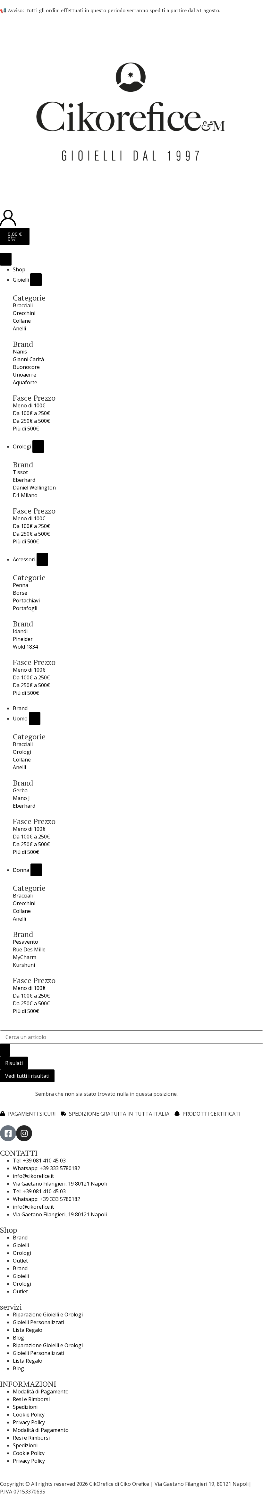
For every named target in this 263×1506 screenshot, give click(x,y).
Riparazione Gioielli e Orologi (48, 1314)
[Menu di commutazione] (6, 259)
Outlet (20, 1260)
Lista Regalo (27, 1329)
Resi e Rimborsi (31, 1399)
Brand (20, 1237)
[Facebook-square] (8, 1133)
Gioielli (21, 1245)
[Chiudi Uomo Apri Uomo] (34, 718)
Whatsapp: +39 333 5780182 (46, 1168)
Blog (18, 1337)
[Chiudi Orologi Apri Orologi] (38, 446)
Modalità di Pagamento (41, 1391)
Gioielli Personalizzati (38, 1322)
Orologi (22, 1252)
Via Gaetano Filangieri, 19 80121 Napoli (60, 1183)
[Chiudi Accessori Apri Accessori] (42, 559)
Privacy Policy (29, 1422)
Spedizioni (25, 1406)
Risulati (14, 1063)
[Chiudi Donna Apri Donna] (36, 870)
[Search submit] (5, 1050)
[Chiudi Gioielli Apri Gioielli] (36, 279)
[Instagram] (24, 1133)
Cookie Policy (29, 1414)
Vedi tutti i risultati (27, 1075)
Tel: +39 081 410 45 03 (39, 1160)
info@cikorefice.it (33, 1175)
